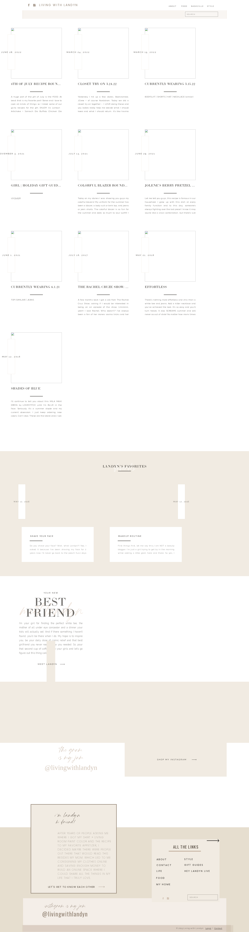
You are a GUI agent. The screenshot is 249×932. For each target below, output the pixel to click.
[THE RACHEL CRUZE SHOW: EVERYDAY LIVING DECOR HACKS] (103, 256)
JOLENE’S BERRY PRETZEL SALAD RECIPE (181, 185)
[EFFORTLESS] (170, 256)
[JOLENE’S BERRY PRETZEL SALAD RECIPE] (170, 154)
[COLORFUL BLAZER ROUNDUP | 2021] (103, 154)
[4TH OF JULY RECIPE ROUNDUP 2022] (36, 53)
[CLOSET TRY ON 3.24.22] (103, 53)
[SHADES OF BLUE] (36, 357)
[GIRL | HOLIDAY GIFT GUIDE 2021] (36, 154)
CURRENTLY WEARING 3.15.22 (170, 84)
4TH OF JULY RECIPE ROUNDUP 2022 (42, 84)
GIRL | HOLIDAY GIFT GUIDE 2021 (39, 185)
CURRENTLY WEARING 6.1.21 (35, 287)
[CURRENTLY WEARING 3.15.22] (170, 53)
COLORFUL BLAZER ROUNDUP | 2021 (108, 185)
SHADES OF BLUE (25, 388)
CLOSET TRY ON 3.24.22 (97, 84)
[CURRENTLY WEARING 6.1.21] (36, 256)
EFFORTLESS (156, 287)
